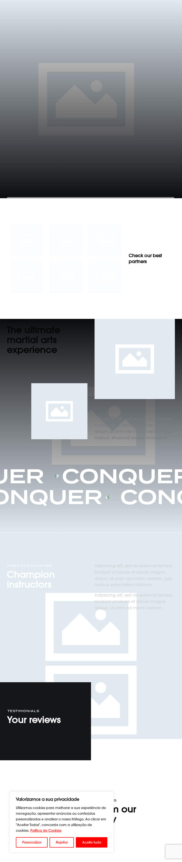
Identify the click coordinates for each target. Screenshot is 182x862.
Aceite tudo (91, 842)
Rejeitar (62, 842)
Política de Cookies (45, 830)
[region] (61, 822)
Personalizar (31, 842)
